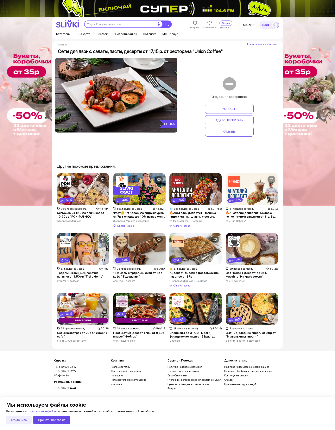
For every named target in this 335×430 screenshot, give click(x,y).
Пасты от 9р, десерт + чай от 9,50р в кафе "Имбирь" (138, 334)
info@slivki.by (61, 375)
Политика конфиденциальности (185, 366)
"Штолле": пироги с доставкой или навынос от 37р (194, 274)
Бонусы (172, 388)
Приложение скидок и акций (240, 384)
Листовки (103, 34)
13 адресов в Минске (69, 220)
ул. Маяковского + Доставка (185, 220)
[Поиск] (167, 24)
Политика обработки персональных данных (249, 371)
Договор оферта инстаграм (183, 371)
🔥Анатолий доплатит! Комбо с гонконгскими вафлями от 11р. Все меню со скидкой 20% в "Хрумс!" (251, 215)
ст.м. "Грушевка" (235, 280)
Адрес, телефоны (229, 120)
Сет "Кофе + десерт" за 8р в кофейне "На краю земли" (246, 274)
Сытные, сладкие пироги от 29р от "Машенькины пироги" (251, 334)
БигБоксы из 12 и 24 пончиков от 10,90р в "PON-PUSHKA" (80, 214)
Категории (63, 34)
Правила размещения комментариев (188, 384)
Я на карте (83, 34)
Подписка (149, 34)
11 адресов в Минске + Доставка (188, 280)
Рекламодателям (120, 366)
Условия (229, 109)
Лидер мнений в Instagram (126, 371)
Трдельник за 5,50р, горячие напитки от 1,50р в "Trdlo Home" (80, 274)
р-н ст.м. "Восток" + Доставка (243, 340)
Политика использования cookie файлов (246, 366)
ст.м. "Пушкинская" (124, 340)
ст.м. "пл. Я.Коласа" (68, 280)
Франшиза (117, 375)
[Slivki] (67, 24)
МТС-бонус (170, 34)
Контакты (116, 384)
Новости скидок (126, 34)
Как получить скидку (236, 375)
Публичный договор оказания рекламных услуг (194, 379)
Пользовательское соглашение (128, 379)
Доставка (174, 340)
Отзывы (229, 131)
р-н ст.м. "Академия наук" (72, 340)
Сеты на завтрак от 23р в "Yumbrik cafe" (82, 334)
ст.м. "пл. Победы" (236, 220)
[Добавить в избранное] (103, 179)
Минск (247, 25)
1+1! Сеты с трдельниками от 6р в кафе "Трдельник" (137, 274)
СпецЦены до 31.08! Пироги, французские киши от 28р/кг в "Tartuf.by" (191, 335)
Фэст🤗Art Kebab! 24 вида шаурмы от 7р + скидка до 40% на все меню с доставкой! (139, 215)
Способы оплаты (177, 375)
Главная (62, 44)
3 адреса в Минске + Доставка (131, 220)
